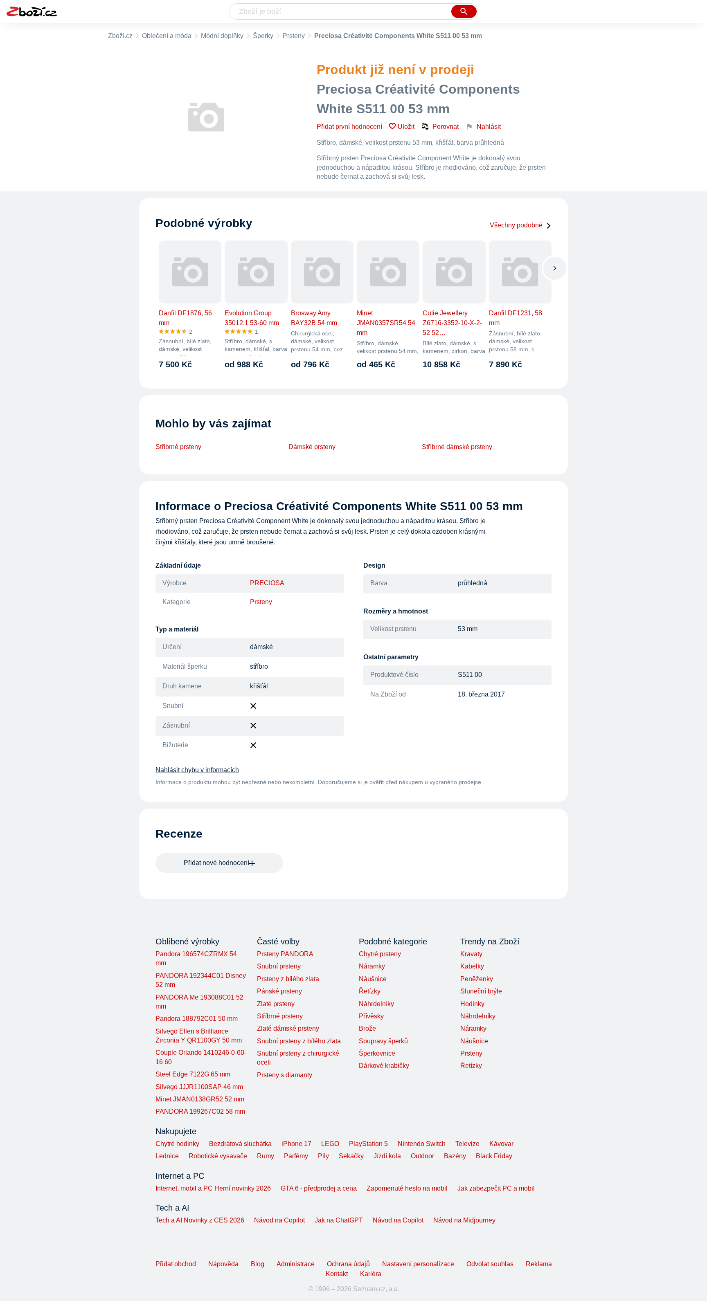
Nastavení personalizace (418, 1264)
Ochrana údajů (348, 1264)
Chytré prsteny (380, 953)
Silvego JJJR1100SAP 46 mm (199, 1086)
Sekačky (351, 1156)
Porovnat (445, 126)
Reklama (539, 1264)
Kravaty (471, 953)
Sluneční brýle (481, 991)
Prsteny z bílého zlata (288, 978)
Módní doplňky (222, 35)
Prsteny (294, 35)
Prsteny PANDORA (285, 953)
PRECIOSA (267, 583)
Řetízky (370, 991)
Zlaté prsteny (276, 1003)
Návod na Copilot (279, 1220)
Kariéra (370, 1273)
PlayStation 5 (368, 1143)
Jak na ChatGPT (339, 1220)
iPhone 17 (296, 1143)
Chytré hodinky (177, 1143)
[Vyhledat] (464, 11)
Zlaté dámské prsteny (288, 1028)
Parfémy (296, 1156)
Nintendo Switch (422, 1143)
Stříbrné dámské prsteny (457, 446)
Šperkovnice (377, 1053)
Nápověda (223, 1264)
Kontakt (337, 1273)
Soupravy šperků (383, 1041)
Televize (467, 1143)
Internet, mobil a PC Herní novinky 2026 (213, 1188)
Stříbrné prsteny (178, 446)
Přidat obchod (175, 1264)
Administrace (296, 1264)
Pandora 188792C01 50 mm (196, 1018)
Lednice (167, 1156)
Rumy (265, 1156)
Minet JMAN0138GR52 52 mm (199, 1099)
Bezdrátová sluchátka (240, 1143)
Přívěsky (371, 1016)
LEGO (330, 1143)
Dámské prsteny (311, 446)
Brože (367, 1028)
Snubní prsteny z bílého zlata (299, 1041)
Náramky (372, 966)
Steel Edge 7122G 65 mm (192, 1074)
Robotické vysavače (218, 1156)
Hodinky (472, 1003)
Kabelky (472, 966)
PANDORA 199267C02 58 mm (200, 1111)
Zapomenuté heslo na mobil (407, 1188)
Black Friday (494, 1156)
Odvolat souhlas (489, 1264)
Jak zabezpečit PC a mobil (496, 1188)
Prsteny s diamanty (284, 1075)
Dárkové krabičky (384, 1065)
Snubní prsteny (279, 966)
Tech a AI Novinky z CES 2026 (199, 1220)
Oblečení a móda (166, 35)
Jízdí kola (387, 1156)
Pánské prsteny (279, 991)
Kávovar (501, 1143)
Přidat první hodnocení (349, 126)
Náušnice (373, 978)
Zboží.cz (120, 35)
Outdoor (422, 1156)
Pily (323, 1156)
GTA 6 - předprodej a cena (319, 1188)
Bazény (455, 1156)
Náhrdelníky (376, 1003)
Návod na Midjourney (464, 1220)
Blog (257, 1264)
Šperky (263, 35)
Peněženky (476, 978)
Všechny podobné (516, 225)
